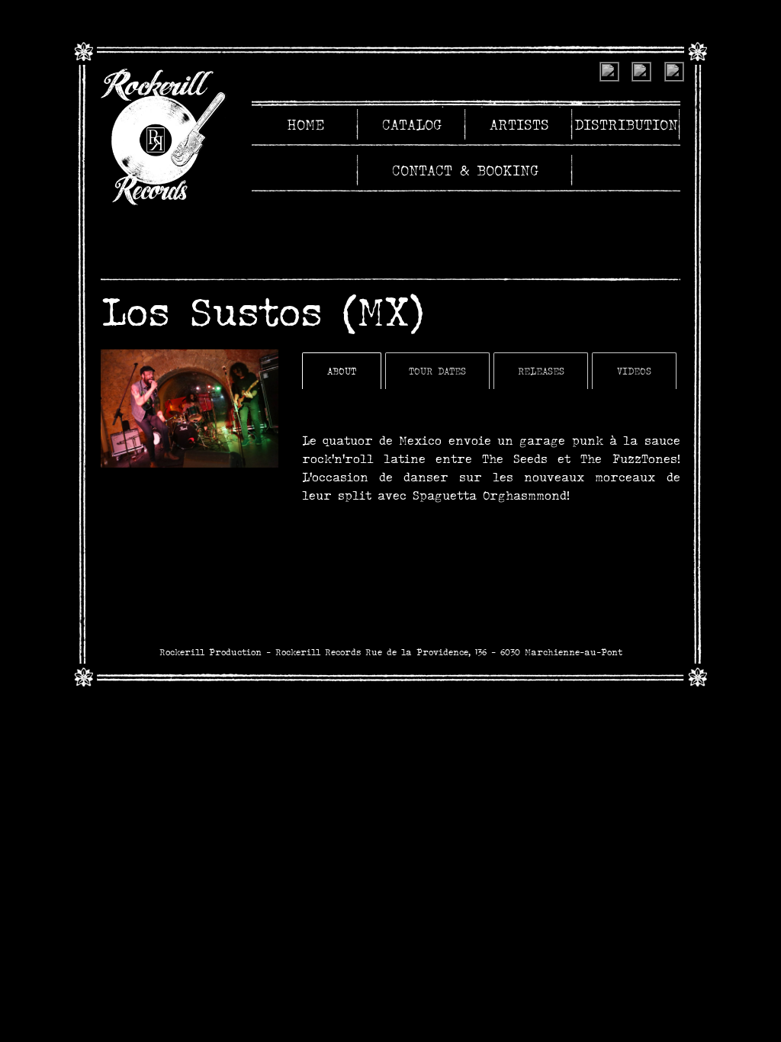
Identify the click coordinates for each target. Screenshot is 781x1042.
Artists (519, 124)
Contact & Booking (465, 170)
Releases (541, 371)
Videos (634, 371)
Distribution (626, 124)
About (341, 371)
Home (305, 124)
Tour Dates (437, 371)
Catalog (412, 124)
